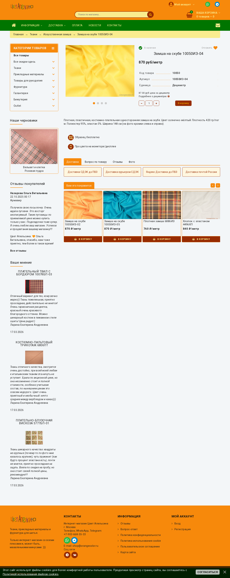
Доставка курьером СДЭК (122, 171)
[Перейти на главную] (22, 6)
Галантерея (21, 93)
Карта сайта (128, 552)
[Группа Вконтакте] (74, 555)
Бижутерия (20, 99)
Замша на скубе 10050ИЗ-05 (114, 223)
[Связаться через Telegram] (217, 4)
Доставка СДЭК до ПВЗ (82, 171)
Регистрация (182, 529)
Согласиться (207, 572)
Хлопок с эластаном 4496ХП (196, 223)
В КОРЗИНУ (85, 239)
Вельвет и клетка (34, 167)
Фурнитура (20, 86)
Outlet (17, 105)
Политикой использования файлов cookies (30, 574)
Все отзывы (18, 250)
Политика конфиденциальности (141, 535)
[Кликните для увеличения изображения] (100, 71)
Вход (177, 523)
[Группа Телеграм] (67, 555)
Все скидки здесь (25, 61)
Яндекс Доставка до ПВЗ (161, 171)
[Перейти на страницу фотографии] (34, 147)
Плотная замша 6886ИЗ (159, 221)
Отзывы (125, 523)
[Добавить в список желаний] (208, 48)
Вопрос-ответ (129, 529)
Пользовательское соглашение (140, 546)
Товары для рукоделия (28, 80)
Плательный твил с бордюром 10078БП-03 (34, 273)
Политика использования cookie (141, 540)
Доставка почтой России (201, 171)
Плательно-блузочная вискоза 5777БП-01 (34, 422)
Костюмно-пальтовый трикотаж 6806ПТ (34, 344)
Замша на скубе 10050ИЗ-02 (75, 223)
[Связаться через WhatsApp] (208, 4)
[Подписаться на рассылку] (218, 25)
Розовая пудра (34, 170)
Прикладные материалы (29, 74)
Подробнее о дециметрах (153, 96)
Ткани (17, 68)
